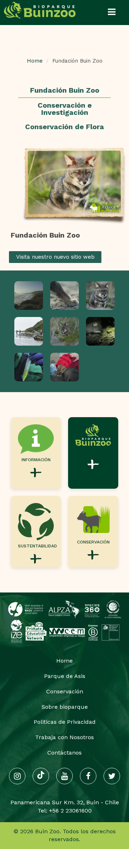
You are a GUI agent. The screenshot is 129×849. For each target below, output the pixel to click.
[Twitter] (112, 776)
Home (35, 61)
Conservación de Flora (64, 126)
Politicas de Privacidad (65, 721)
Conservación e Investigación (65, 109)
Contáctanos (64, 752)
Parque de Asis (64, 676)
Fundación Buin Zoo (64, 90)
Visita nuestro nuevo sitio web (55, 257)
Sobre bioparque (65, 706)
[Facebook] (88, 776)
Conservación (64, 691)
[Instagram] (17, 776)
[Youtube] (64, 776)
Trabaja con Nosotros (64, 737)
